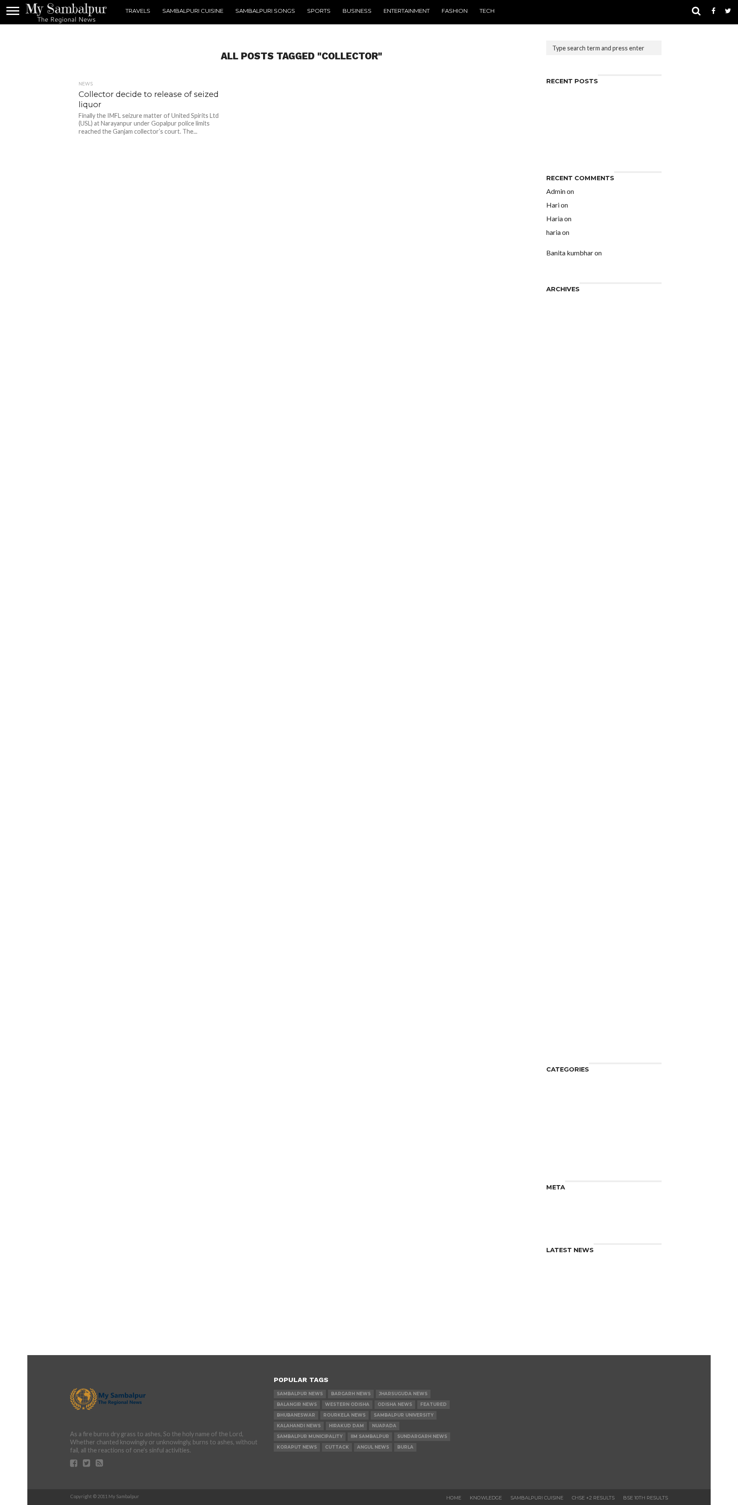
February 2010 (569, 1026)
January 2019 (567, 425)
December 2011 (571, 958)
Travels (138, 10)
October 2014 (568, 725)
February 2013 (569, 862)
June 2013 (561, 835)
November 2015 (571, 636)
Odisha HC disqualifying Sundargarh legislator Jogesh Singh (601, 221)
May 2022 (561, 315)
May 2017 (561, 541)
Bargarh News (351, 1394)
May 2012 (561, 923)
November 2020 (571, 343)
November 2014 (571, 718)
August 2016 (566, 589)
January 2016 (567, 630)
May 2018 (561, 459)
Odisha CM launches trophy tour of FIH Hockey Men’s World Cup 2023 (602, 97)
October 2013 (568, 807)
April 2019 (562, 404)
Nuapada (384, 1426)
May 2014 (561, 759)
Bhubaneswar (296, 1415)
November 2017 (571, 500)
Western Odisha (347, 1404)
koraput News (297, 1447)
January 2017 (567, 561)
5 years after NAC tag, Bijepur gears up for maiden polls (598, 194)
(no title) (559, 121)
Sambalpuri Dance (575, 1123)
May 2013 (561, 841)
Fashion (455, 10)
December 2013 (571, 794)
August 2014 (566, 739)
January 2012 (567, 951)
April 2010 (562, 1019)
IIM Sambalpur (370, 1436)
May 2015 (561, 677)
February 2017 (569, 554)
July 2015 (560, 664)
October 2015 (568, 643)
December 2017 (571, 493)
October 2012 (568, 889)
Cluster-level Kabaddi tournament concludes (600, 110)
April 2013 (562, 848)
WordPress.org (571, 1220)
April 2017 (562, 548)
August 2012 (566, 903)
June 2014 (561, 753)
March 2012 (564, 937)
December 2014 (571, 712)
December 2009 (571, 1040)
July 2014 (560, 746)
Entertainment (407, 10)
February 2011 (569, 992)
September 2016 (572, 582)
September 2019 (572, 384)
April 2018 (562, 466)
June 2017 (561, 534)
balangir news (297, 1404)
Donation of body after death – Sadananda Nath (596, 131)
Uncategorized (570, 1158)
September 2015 (572, 650)
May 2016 (561, 609)
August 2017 (566, 520)
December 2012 (571, 876)
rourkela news (344, 1415)
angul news (373, 1447)
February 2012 (569, 944)
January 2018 (567, 486)
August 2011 (566, 971)
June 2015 (561, 671)
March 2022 (564, 329)
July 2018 (560, 445)
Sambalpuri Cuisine (192, 10)
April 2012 (562, 930)
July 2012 (560, 910)
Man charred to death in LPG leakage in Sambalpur (591, 145)
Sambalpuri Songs (265, 10)
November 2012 (571, 882)
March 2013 (564, 855)
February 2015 (569, 698)
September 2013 (572, 814)
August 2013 (566, 821)
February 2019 (569, 418)
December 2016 (571, 568)
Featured (433, 1404)
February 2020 (569, 370)
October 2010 (568, 1005)
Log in (555, 1200)
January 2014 (567, 787)
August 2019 (566, 390)
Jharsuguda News (403, 1394)
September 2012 (572, 896)
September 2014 (572, 732)
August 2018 (566, 438)
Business (357, 10)
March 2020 (564, 363)
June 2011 (561, 985)
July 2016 (560, 595)
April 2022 (562, 322)
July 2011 (560, 978)
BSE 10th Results (645, 1498)
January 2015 (567, 705)
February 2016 (569, 623)
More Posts (300, 243)
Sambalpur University (403, 1415)
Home (453, 1498)
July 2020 (560, 356)
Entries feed (565, 1207)
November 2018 (571, 431)
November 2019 (571, 377)
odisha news (395, 1404)
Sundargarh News (422, 1436)
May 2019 (561, 397)
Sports (319, 10)
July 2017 (560, 527)
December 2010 (571, 999)
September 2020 (572, 350)
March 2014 (564, 773)
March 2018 (564, 472)
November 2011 (571, 964)
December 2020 (571, 336)
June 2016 (561, 602)
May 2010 (561, 1012)
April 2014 (562, 766)
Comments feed (571, 1213)
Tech (487, 10)
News (555, 1110)
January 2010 (567, 1033)
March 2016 (564, 616)
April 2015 (562, 684)
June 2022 (561, 309)
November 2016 (571, 575)
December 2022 (571, 302)
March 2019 (564, 411)
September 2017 (572, 513)
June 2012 (561, 917)
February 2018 (569, 479)
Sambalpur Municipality (310, 1436)
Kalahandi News (299, 1426)
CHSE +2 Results (593, 1498)
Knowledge (564, 1103)
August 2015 (566, 657)
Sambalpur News (300, 1394)
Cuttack (337, 1447)
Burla (405, 1447)
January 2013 (567, 869)
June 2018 (561, 452)
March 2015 (564, 691)
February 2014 (569, 780)
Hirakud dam (346, 1426)
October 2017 (568, 507)
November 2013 (571, 800)
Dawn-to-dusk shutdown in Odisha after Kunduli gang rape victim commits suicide (601, 239)
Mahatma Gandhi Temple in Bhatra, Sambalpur (602, 256)
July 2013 (560, 828)
